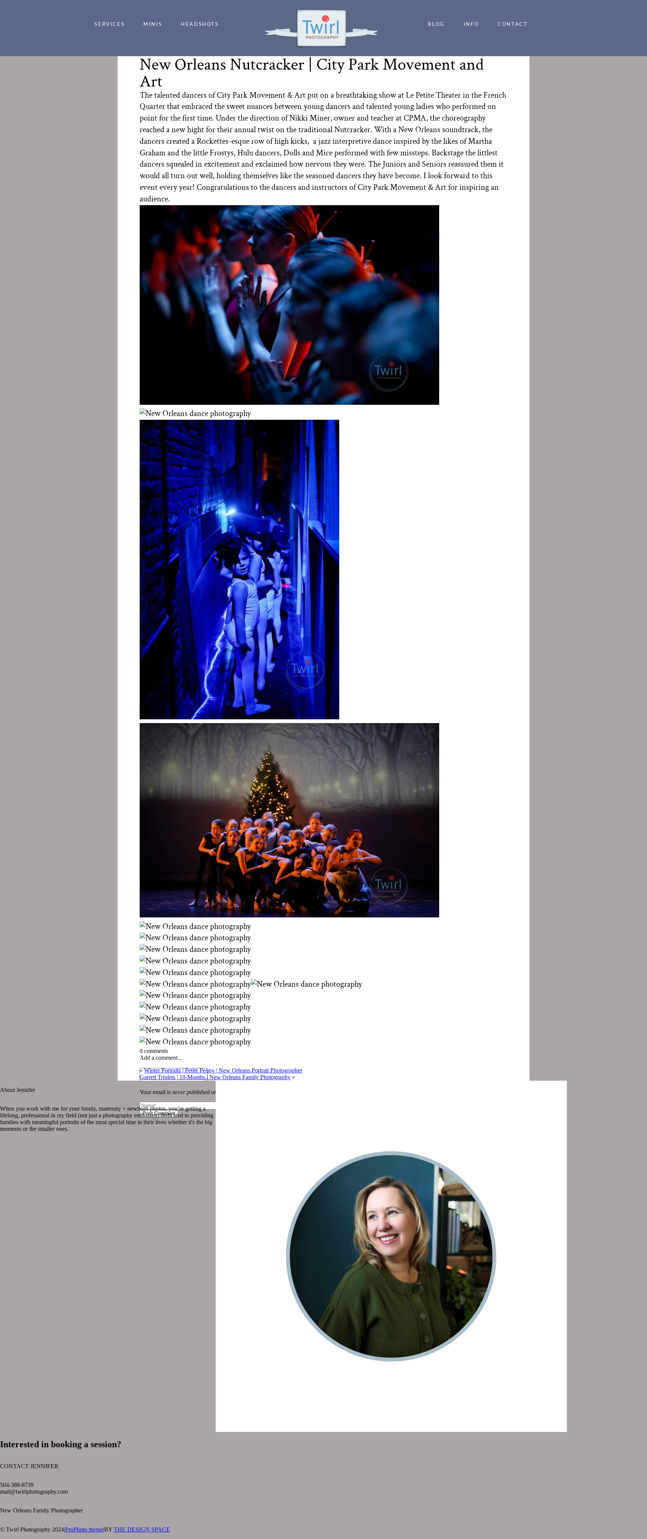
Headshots (200, 24)
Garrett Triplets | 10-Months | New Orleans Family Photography (215, 1077)
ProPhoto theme (84, 1529)
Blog (436, 24)
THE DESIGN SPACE (142, 1529)
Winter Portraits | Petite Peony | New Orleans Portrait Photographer (223, 1070)
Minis (152, 24)
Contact (513, 24)
